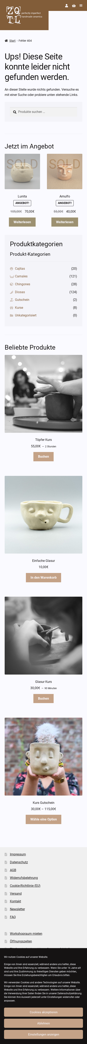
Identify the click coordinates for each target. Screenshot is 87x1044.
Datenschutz (19, 862)
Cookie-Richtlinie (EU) (25, 886)
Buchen (43, 456)
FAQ (13, 917)
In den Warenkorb (44, 577)
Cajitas (20, 269)
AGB (13, 870)
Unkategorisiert (25, 315)
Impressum (18, 854)
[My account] (67, 6)
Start (12, 40)
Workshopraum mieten (26, 934)
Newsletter (17, 909)
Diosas (20, 292)
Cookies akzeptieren (43, 1012)
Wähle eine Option (43, 819)
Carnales (21, 276)
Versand (16, 893)
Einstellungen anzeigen (43, 1034)
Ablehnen (43, 1023)
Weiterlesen (22, 222)
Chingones (22, 284)
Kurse (19, 308)
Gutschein (22, 300)
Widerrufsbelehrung (24, 878)
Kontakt (15, 901)
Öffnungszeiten (21, 941)
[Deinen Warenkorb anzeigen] (73, 6)
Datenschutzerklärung (69, 993)
